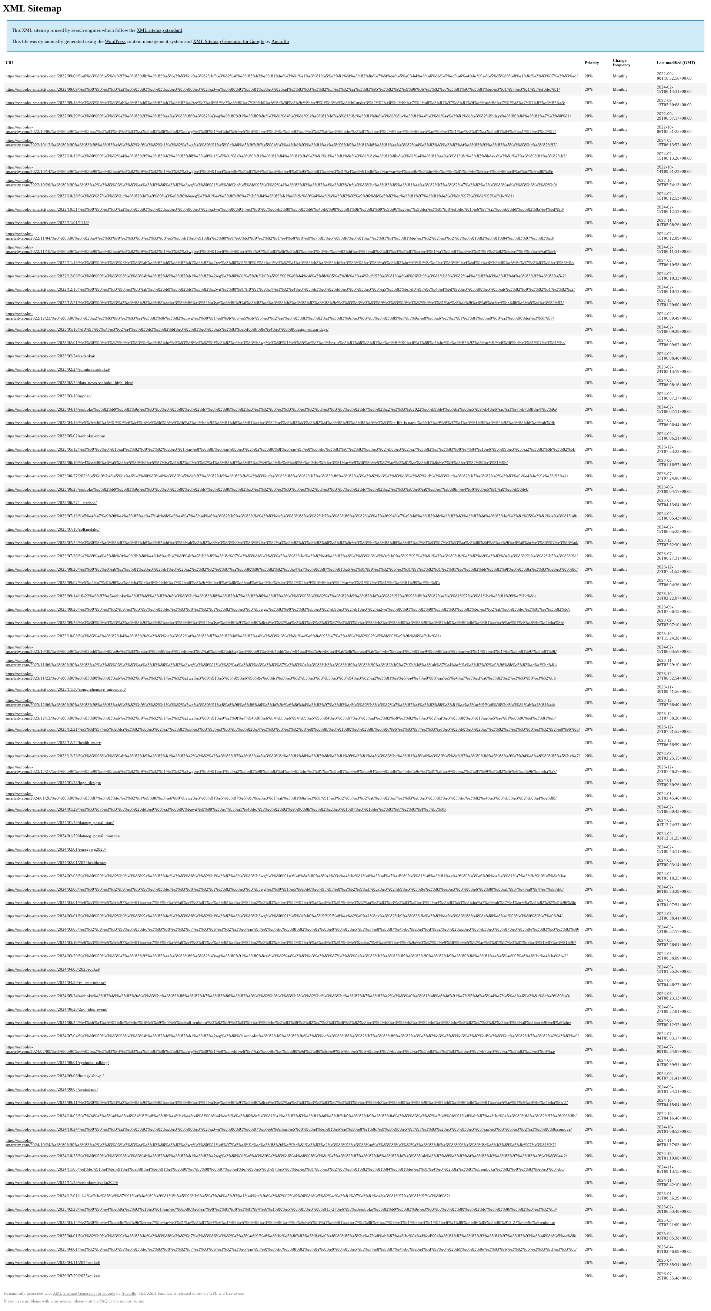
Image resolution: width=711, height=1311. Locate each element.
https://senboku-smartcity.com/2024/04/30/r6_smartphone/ (56, 982)
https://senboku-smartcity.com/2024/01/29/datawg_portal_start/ (60, 822)
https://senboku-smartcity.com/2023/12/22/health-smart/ (53, 742)
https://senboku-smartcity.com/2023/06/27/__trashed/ (51, 502)
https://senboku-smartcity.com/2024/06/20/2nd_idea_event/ (56, 1009)
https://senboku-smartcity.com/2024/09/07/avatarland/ (52, 1089)
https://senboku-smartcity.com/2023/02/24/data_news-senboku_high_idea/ (69, 382)
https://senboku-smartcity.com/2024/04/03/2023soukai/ (53, 969)
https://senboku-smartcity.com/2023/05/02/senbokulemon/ (55, 436)
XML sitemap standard (159, 30)
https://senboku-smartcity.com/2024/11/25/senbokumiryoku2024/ (62, 1182)
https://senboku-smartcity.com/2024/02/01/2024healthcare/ (56, 862)
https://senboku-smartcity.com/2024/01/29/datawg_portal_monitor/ (63, 836)
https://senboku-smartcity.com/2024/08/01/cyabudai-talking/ (57, 1062)
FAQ (103, 1301)
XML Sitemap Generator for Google (228, 41)
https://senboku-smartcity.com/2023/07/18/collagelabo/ (53, 529)
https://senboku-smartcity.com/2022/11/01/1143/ (47, 222)
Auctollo (280, 41)
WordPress (115, 41)
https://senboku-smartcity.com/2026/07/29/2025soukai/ (53, 1276)
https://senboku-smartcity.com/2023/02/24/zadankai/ (50, 356)
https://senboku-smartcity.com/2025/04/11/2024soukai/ (53, 1262)
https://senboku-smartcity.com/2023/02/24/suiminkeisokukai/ (58, 369)
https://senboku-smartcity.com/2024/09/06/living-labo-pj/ (55, 1076)
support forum (132, 1301)
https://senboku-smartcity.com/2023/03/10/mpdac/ (48, 396)
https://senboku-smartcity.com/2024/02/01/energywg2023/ (56, 849)
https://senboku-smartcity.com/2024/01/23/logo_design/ (53, 782)
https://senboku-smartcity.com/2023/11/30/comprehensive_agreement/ (66, 689)
